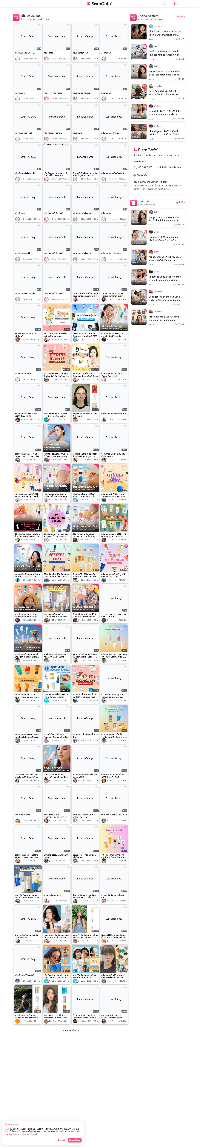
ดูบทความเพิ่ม (69, 1030)
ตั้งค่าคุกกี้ (61, 1140)
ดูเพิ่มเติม (180, 17)
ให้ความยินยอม (74, 1140)
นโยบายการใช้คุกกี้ (29, 1134)
